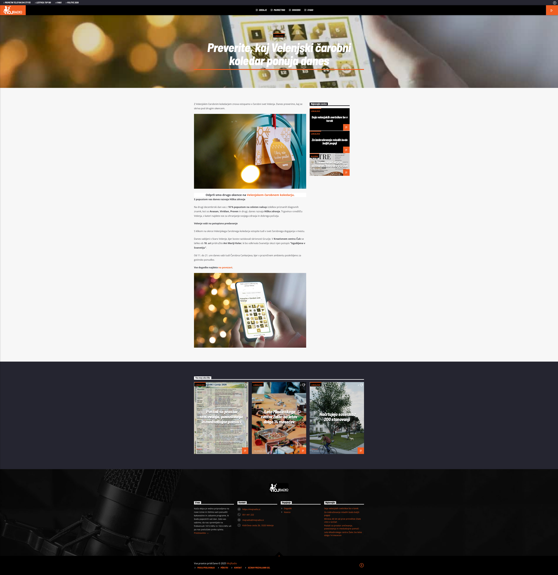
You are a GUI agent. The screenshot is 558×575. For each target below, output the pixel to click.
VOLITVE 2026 (73, 2)
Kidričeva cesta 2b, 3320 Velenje (258, 525)
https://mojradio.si (251, 509)
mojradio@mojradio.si (253, 520)
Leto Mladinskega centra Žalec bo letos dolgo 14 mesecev (279, 416)
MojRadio (232, 563)
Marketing (279, 9)
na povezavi (225, 267)
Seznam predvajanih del (259, 567)
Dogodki (296, 9)
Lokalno (279, 36)
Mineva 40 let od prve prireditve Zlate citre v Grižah (329, 164)
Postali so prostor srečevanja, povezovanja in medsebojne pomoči (221, 416)
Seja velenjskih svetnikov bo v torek (330, 119)
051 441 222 (248, 514)
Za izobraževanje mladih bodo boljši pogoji (330, 141)
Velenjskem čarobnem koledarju (270, 195)
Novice (287, 512)
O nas (59, 2)
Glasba (314, 156)
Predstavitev (200, 533)
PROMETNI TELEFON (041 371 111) (18, 2)
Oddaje (263, 9)
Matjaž (199, 449)
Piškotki (224, 567)
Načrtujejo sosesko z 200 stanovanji (337, 416)
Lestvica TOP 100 (43, 2)
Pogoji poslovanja (206, 567)
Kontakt (238, 567)
